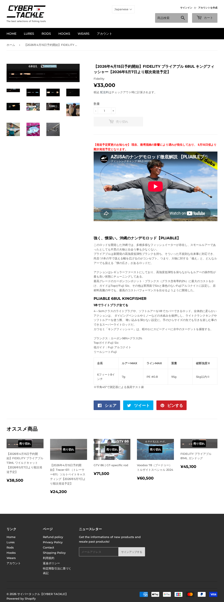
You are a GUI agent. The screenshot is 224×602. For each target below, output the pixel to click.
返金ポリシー (51, 563)
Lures (29, 34)
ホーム (11, 45)
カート (208, 18)
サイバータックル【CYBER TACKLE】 (42, 594)
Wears (83, 34)
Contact (48, 547)
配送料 (104, 92)
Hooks (64, 34)
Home (11, 34)
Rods (46, 34)
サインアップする (131, 552)
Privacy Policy (53, 542)
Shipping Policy (54, 552)
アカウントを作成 (207, 7)
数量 (97, 104)
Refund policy (53, 537)
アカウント (104, 34)
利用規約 (48, 558)
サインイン (186, 7)
